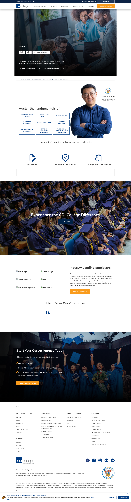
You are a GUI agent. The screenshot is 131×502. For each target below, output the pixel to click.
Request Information (106, 6)
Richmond (19, 445)
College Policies (95, 439)
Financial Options (46, 420)
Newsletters (94, 417)
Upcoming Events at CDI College (100, 432)
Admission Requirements (48, 417)
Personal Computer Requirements (51, 423)
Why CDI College (71, 426)
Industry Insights (96, 423)
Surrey (51, 79)
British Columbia (36, 79)
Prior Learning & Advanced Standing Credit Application (51, 427)
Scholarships (45, 434)
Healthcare (19, 423)
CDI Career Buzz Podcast (98, 420)
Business (18, 417)
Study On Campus (25, 79)
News (93, 442)
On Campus (28, 1)
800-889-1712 (92, 1)
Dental (18, 420)
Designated (69, 420)
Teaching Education (22, 429)
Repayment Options (47, 431)
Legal (17, 426)
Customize (111, 498)
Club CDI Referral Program (73, 417)
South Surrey (20, 448)
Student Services (96, 429)
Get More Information (28, 383)
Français (84, 1)
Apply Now (106, 1)
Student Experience (47, 437)
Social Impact (95, 436)
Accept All (123, 498)
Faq (67, 423)
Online (21, 1)
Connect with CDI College (98, 445)
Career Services (95, 426)
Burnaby (18, 442)
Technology (19, 432)
